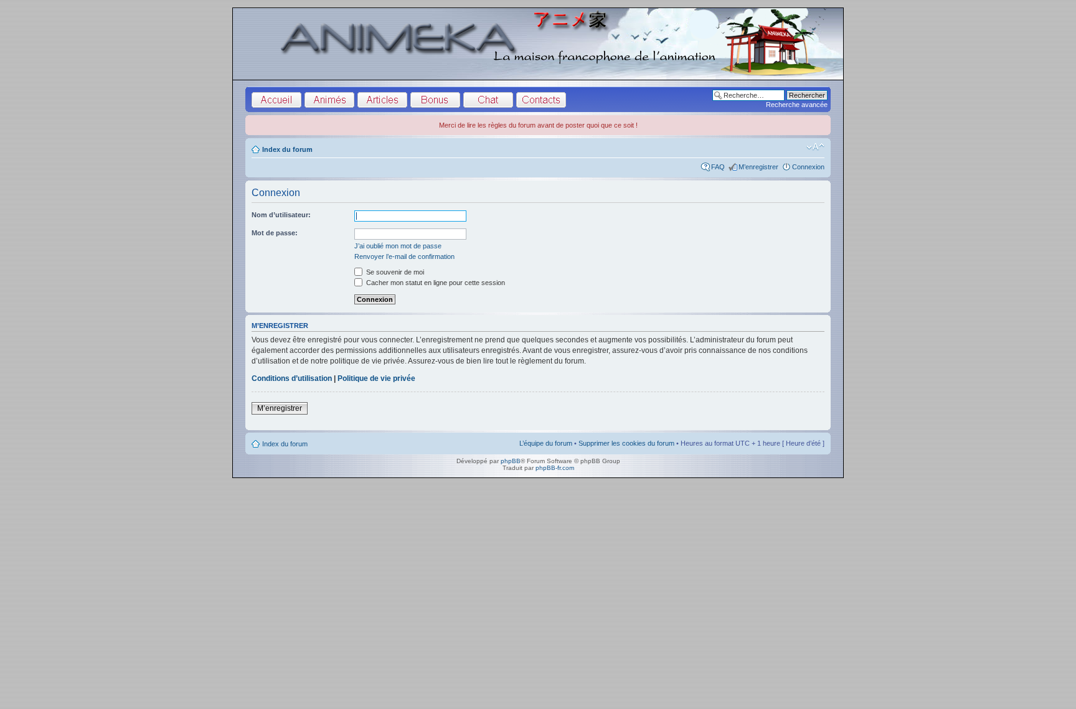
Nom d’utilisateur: (281, 214)
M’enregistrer (758, 167)
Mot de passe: (275, 233)
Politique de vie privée (376, 378)
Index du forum (287, 149)
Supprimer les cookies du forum (626, 443)
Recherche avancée (797, 104)
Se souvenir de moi (394, 272)
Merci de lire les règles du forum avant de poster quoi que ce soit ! (538, 125)
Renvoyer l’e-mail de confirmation (404, 256)
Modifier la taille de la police (815, 147)
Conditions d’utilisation (292, 378)
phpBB (511, 461)
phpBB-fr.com (555, 467)
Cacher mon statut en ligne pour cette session (434, 282)
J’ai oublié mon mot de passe (397, 246)
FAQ (718, 167)
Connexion (808, 167)
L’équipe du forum (545, 443)
